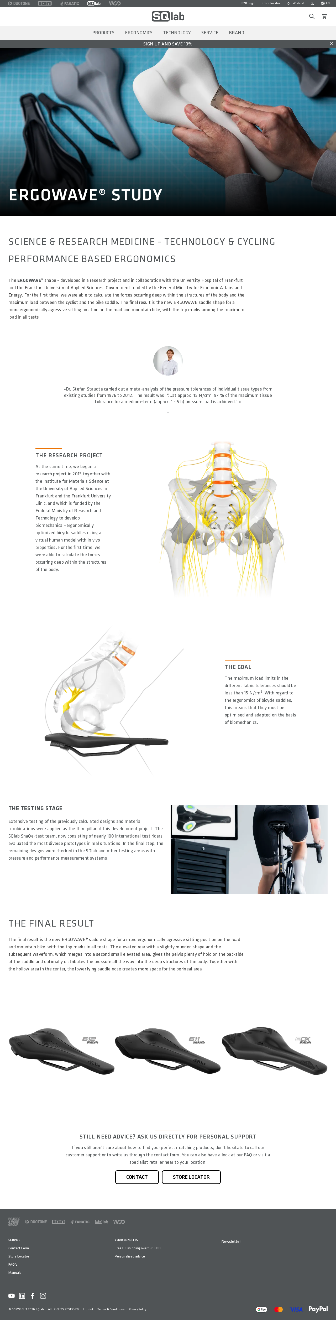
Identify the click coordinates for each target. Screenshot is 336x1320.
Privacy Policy (137, 1309)
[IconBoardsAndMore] (14, 1222)
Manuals (14, 1272)
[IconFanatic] (69, 3)
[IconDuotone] (19, 3)
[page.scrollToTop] (328, 1307)
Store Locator (18, 1256)
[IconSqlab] (94, 3)
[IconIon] (45, 3)
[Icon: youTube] (11, 1296)
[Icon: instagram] (43, 1296)
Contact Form (18, 1248)
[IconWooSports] (115, 3)
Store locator (271, 3)
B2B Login (248, 3)
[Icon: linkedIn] (22, 1296)
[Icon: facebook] (32, 1296)
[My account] (312, 3)
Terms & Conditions (111, 1309)
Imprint (88, 1309)
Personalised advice (130, 1256)
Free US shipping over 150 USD (138, 1248)
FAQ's (12, 1264)
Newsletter (231, 1241)
